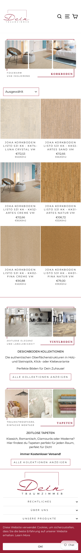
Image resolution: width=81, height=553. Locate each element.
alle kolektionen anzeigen (40, 462)
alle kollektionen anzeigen (40, 377)
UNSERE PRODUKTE (40, 518)
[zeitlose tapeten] (40, 407)
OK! (40, 546)
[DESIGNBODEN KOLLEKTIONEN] (40, 326)
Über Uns (39, 510)
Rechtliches (40, 501)
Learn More (22, 535)
